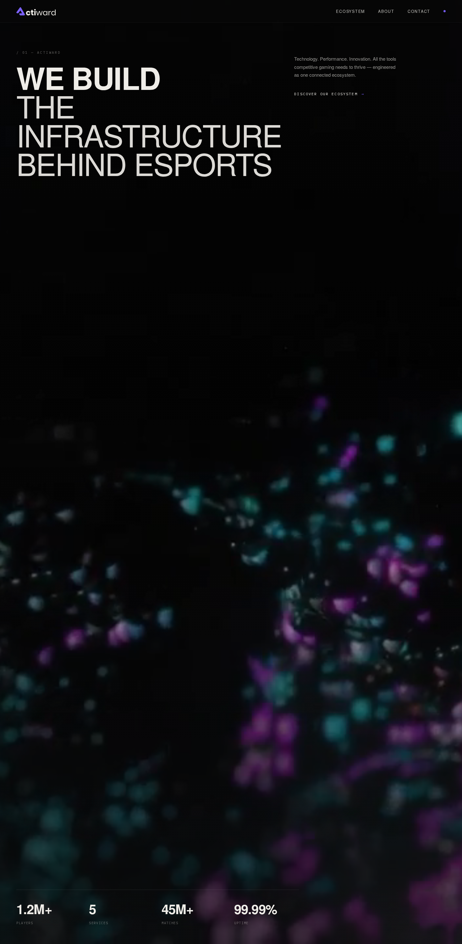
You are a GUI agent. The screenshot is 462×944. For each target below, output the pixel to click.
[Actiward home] (36, 11)
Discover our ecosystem (329, 93)
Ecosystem (350, 11)
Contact (419, 11)
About (386, 11)
